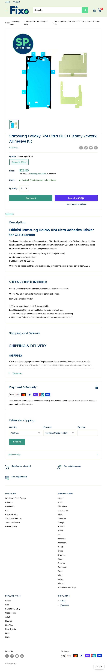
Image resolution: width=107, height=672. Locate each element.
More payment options (76, 204)
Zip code (81, 427)
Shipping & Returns (13, 518)
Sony (60, 571)
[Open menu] (6, 10)
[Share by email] (96, 147)
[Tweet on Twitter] (91, 147)
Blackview (62, 506)
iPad (7, 605)
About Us (9, 502)
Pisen (60, 559)
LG (59, 534)
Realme (61, 563)
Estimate (17, 442)
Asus (60, 502)
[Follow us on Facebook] (7, 656)
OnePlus (62, 555)
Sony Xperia (10, 629)
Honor (60, 530)
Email (62, 601)
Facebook (64, 605)
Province (47, 427)
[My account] (94, 10)
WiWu (60, 579)
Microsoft (62, 543)
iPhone (8, 601)
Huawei (61, 526)
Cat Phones (63, 510)
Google (61, 522)
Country (13, 427)
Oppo (60, 551)
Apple (60, 498)
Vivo (60, 575)
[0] (99, 10)
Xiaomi (61, 583)
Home (7, 23)
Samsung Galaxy (12, 609)
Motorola (62, 539)
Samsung (13, 148)
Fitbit (60, 514)
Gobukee (62, 518)
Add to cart (31, 198)
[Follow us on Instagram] (12, 656)
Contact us (9, 506)
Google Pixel (10, 613)
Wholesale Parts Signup (15, 498)
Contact (16, 2)
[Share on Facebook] (81, 147)
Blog (7, 510)
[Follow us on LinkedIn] (22, 656)
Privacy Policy (11, 514)
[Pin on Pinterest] (86, 147)
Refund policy (11, 526)
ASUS (8, 617)
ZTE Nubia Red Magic (67, 587)
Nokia (60, 547)
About (7, 2)
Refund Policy (14, 454)
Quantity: (13, 188)
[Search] (85, 10)
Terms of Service (12, 522)
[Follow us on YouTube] (17, 656)
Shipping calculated (38, 174)
